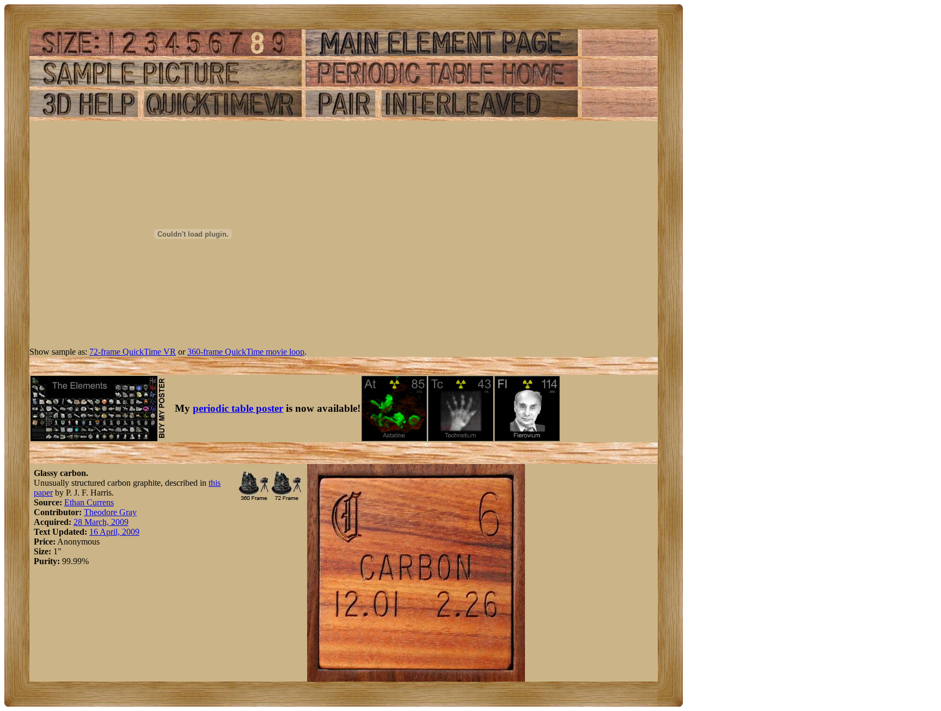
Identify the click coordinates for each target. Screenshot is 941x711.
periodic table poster (238, 408)
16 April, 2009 (114, 531)
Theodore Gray (110, 512)
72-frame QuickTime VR (132, 351)
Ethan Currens (89, 502)
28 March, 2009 (101, 522)
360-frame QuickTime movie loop (245, 351)
